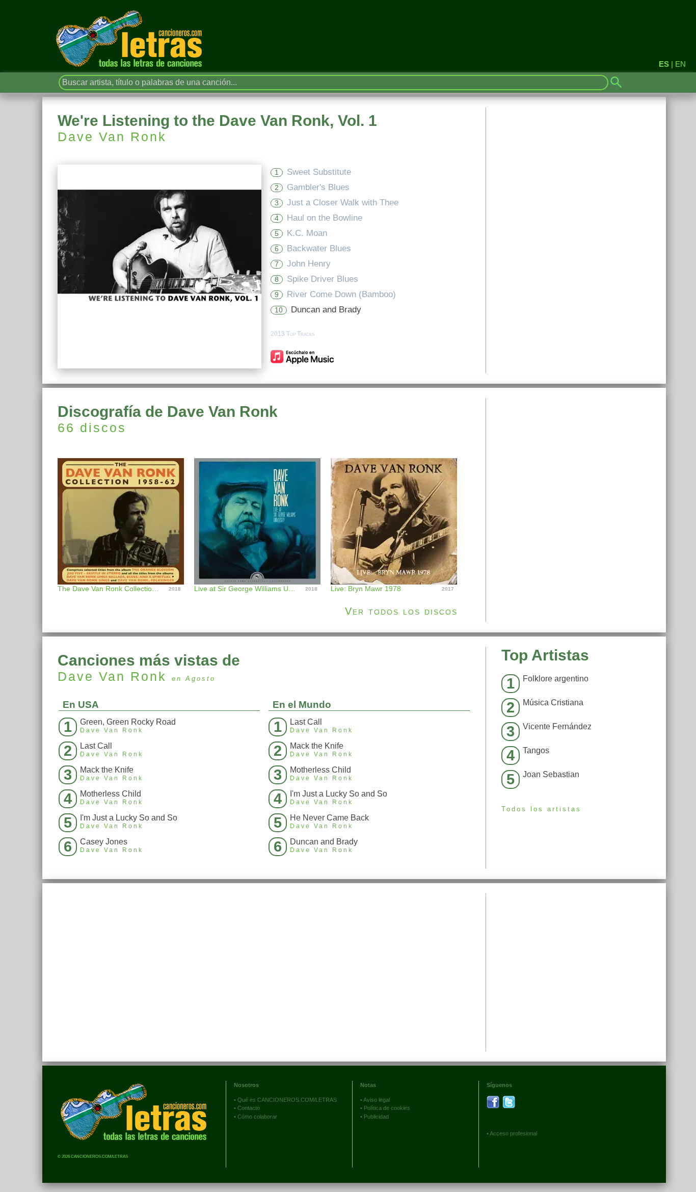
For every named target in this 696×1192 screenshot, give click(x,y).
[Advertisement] (576, 469)
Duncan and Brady (326, 309)
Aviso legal (376, 1100)
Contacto (248, 1108)
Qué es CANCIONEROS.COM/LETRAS (287, 1100)
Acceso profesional (513, 1133)
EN (680, 64)
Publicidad (376, 1117)
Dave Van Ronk (112, 136)
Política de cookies (387, 1108)
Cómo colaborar (257, 1117)
